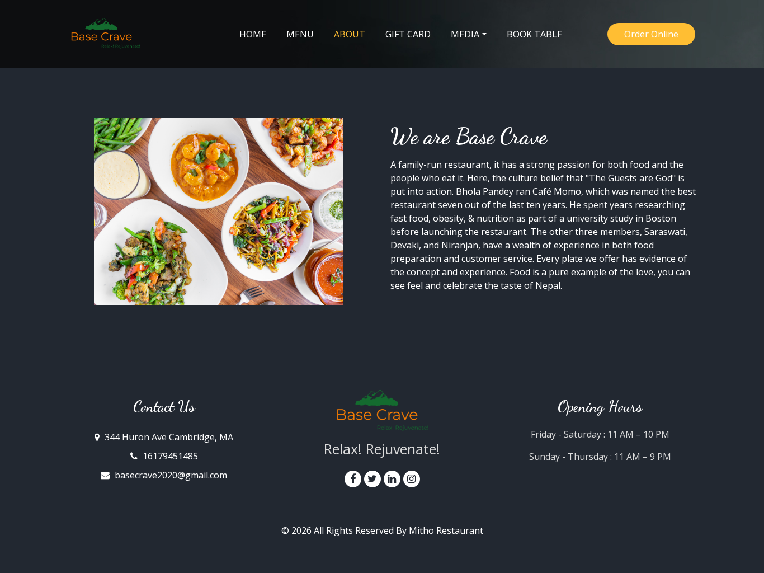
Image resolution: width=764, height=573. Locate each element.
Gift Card (408, 34)
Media (465, 34)
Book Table (534, 34)
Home (252, 34)
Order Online (651, 34)
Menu (300, 34)
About (354, 33)
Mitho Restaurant (446, 530)
